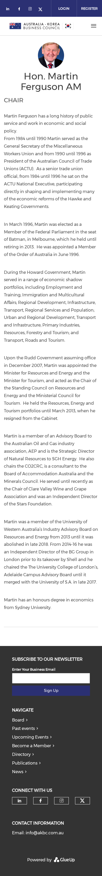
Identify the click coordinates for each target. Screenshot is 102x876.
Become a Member (31, 745)
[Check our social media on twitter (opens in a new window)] (42, 9)
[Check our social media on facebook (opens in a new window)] (20, 9)
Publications (24, 763)
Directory (21, 754)
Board (18, 720)
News (17, 771)
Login (63, 8)
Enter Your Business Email (33, 669)
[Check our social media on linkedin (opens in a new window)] (9, 9)
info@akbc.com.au (45, 832)
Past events (23, 728)
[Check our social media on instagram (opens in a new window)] (31, 9)
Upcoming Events (30, 737)
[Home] (41, 26)
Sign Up (51, 690)
